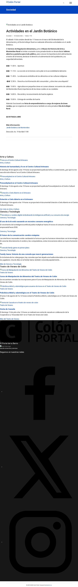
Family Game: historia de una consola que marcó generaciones (26, 254)
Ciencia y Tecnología (8, 218)
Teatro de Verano (6, 272)
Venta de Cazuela (7, 309)
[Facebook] (60, 3)
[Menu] (70, 3)
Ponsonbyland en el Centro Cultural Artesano (19, 183)
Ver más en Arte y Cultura (9, 209)
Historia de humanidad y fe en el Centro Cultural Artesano (24, 167)
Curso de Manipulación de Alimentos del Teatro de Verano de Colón (28, 276)
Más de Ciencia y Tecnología (10, 264)
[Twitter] (63, 3)
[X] (40, 467)
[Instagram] (67, 3)
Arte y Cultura (5, 163)
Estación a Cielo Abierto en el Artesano (16, 199)
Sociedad (9, 36)
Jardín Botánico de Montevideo (17, 128)
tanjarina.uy (49, 585)
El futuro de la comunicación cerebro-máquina (19, 235)
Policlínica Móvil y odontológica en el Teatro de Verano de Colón (27, 293)
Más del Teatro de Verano (9, 319)
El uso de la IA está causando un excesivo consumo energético (26, 221)
